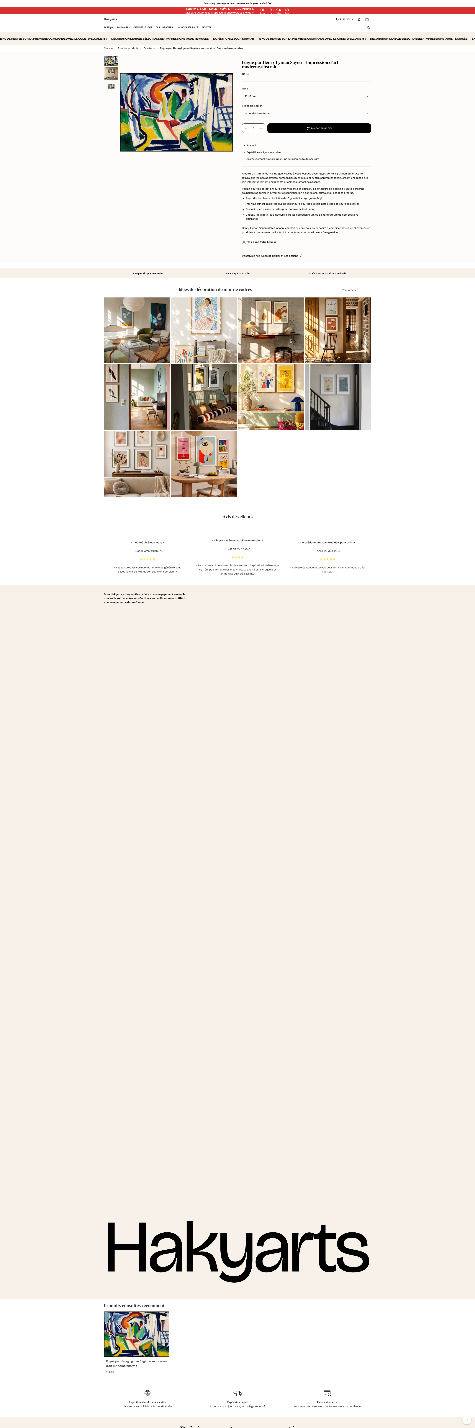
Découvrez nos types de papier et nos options (270, 255)
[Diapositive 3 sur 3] (111, 86)
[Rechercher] (368, 28)
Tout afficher (350, 290)
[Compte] (359, 19)
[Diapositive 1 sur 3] (111, 60)
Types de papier (252, 105)
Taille (245, 88)
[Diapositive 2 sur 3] (111, 73)
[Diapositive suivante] (164, 330)
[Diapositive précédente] (109, 330)
